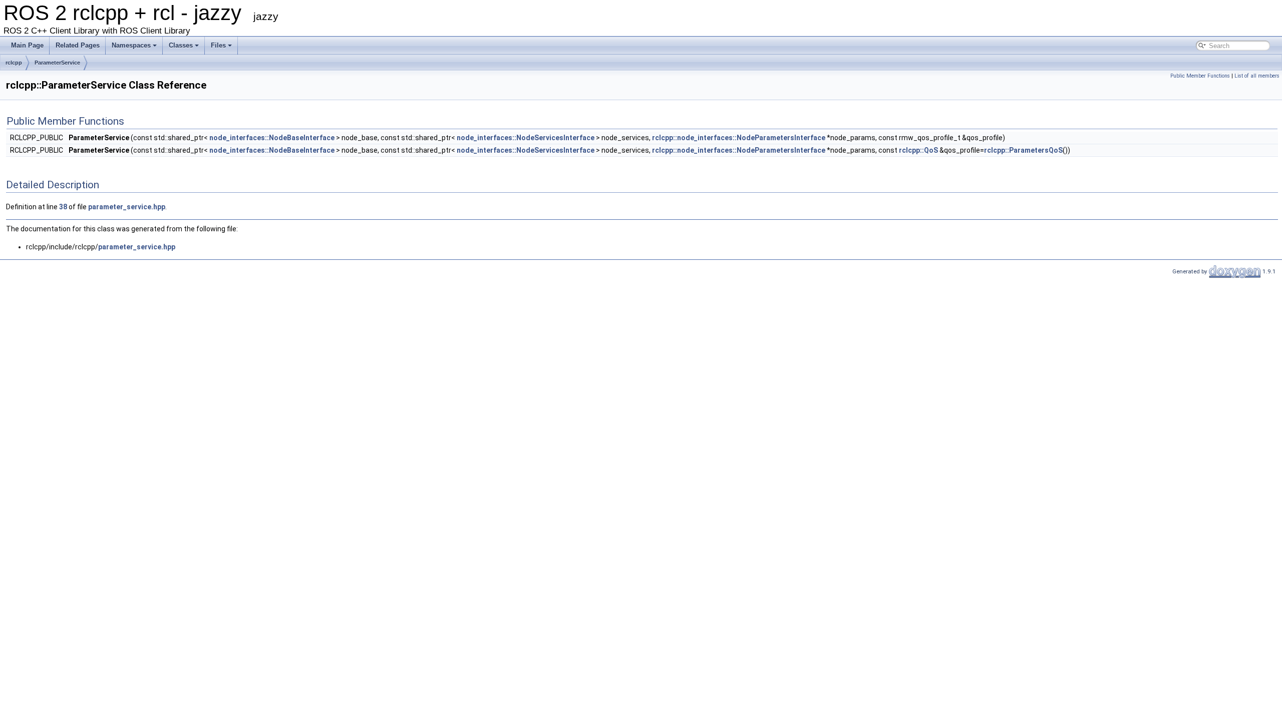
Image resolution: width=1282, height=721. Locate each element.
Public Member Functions (1200, 76)
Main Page (27, 45)
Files (218, 45)
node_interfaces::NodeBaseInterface (272, 138)
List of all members (1256, 76)
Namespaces (131, 45)
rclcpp (14, 63)
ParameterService (57, 63)
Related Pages (78, 45)
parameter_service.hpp (126, 207)
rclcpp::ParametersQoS (1023, 150)
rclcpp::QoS (918, 150)
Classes (181, 45)
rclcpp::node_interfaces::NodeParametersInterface (738, 138)
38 (63, 207)
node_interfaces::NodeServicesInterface (525, 138)
